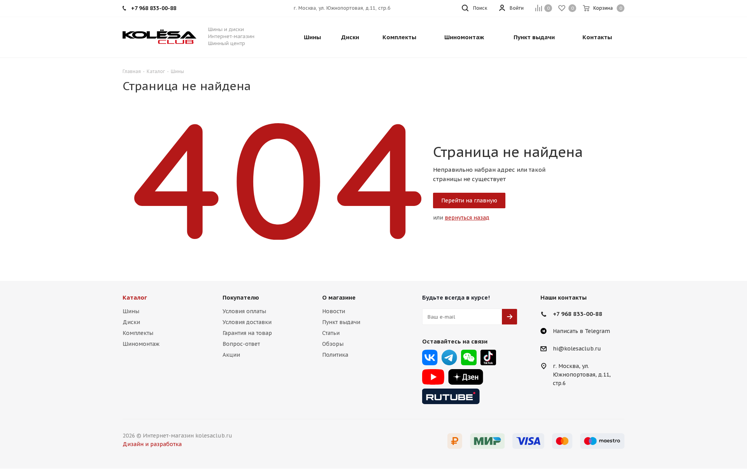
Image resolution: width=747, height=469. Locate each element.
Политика (335, 354)
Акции (231, 354)
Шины (131, 311)
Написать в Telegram (581, 331)
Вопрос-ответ (241, 343)
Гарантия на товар (247, 333)
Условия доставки (247, 322)
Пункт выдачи (341, 322)
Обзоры (333, 343)
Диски (131, 322)
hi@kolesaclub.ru (577, 348)
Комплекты (138, 333)
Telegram (449, 357)
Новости (333, 311)
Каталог (135, 297)
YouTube (433, 377)
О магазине (339, 297)
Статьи (331, 333)
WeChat (469, 357)
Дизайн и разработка (152, 444)
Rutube (451, 396)
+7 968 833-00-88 (577, 313)
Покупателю (241, 297)
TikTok (488, 357)
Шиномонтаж (141, 343)
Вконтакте (430, 357)
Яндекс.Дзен (465, 377)
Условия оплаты (244, 311)
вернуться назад (467, 217)
